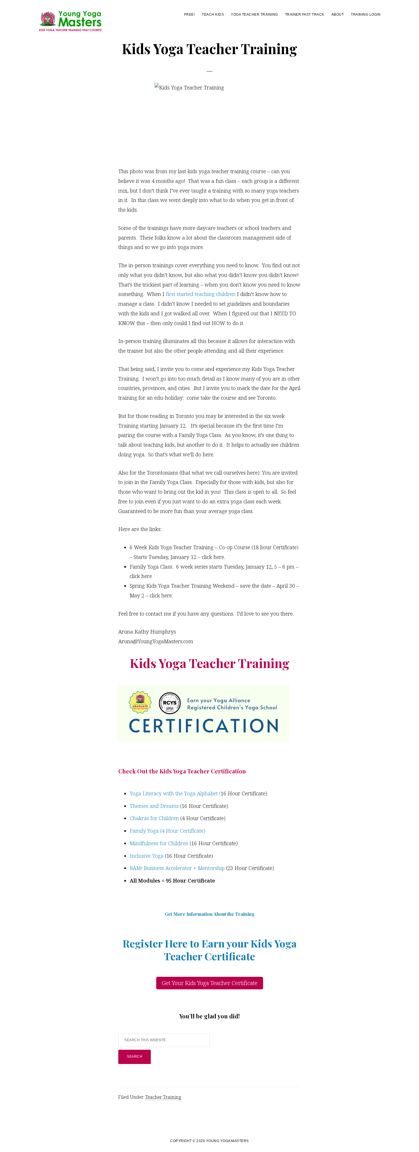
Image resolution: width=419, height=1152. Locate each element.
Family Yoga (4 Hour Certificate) (167, 830)
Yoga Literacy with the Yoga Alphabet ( (175, 793)
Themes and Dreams (154, 805)
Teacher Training (163, 1097)
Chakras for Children (154, 818)
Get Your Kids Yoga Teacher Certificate (209, 983)
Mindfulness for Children (160, 843)
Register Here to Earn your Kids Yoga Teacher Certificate (210, 949)
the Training (240, 914)
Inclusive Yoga (147, 855)
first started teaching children (201, 294)
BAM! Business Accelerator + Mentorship (177, 868)
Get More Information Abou (195, 914)
